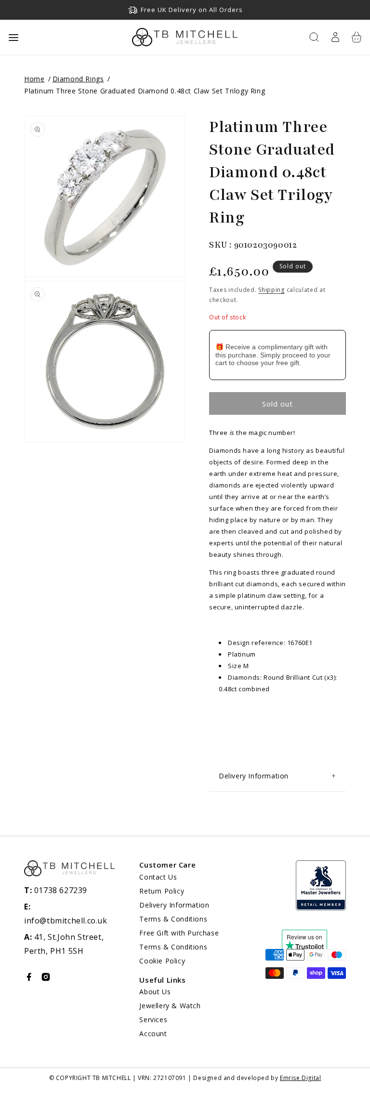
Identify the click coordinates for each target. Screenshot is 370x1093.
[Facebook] (29, 979)
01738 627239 (55, 890)
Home (34, 78)
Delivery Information (174, 904)
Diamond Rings (78, 78)
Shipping (271, 290)
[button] (314, 37)
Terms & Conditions (173, 918)
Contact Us (158, 877)
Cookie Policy (162, 960)
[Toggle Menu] (13, 37)
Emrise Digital (300, 1078)
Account (153, 1033)
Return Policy (161, 890)
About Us (155, 991)
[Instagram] (46, 979)
